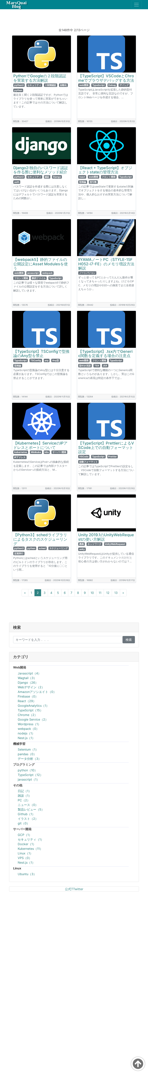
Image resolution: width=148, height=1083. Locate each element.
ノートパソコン (87, 272)
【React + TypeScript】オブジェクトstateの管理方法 (105, 170)
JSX (105, 365)
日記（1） (24, 791)
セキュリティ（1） (31, 839)
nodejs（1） (26, 733)
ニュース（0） (28, 805)
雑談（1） (24, 795)
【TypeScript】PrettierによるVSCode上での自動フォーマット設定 (106, 447)
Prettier (112, 456)
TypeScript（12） (30, 775)
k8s (47, 452)
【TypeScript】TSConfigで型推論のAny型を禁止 (41, 353)
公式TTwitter (74, 889)
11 (100, 593)
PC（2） (24, 800)
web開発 (84, 85)
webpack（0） (28, 729)
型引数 (93, 182)
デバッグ (124, 85)
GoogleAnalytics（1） (33, 706)
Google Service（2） (33, 719)
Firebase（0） (28, 696)
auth (16, 182)
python (18, 90)
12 (107, 593)
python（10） (27, 770)
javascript (33, 272)
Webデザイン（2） (31, 687)
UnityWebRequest (115, 544)
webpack (47, 272)
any (47, 360)
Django (57, 176)
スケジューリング (58, 548)
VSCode (83, 456)
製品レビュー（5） (31, 809)
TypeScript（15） (30, 710)
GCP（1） (25, 835)
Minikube (36, 452)
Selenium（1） (28, 749)
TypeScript (98, 85)
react (82, 176)
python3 (19, 85)
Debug (112, 85)
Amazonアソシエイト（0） (37, 692)
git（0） (24, 823)
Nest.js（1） (26, 738)
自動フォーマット (88, 461)
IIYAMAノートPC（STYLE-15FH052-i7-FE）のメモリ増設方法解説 (106, 264)
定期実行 (19, 553)
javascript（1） (29, 779)
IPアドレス (20, 457)
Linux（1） (25, 853)
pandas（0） (27, 754)
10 (92, 593)
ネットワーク (94, 544)
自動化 (63, 85)
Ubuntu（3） (27, 874)
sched (42, 548)
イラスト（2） (28, 819)
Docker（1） (27, 844)
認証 (47, 176)
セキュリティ (34, 85)
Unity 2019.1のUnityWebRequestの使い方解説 (106, 537)
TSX (96, 365)
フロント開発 (109, 176)
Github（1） (26, 814)
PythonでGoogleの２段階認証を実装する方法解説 (39, 78)
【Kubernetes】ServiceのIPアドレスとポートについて (40, 445)
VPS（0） (25, 858)
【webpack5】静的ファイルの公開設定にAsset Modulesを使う (40, 264)
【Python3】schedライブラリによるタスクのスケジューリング (40, 539)
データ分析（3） (29, 759)
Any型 (55, 360)
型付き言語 (85, 365)
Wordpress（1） (29, 724)
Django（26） (28, 682)
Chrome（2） (27, 715)
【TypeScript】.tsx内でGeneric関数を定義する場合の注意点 (105, 353)
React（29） (27, 701)
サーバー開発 (59, 452)
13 (116, 593)
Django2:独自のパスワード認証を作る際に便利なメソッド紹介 (40, 170)
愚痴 (81, 544)
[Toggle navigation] (136, 4)
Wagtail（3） (27, 678)
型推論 (82, 182)
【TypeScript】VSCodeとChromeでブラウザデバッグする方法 (106, 78)
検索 (129, 640)
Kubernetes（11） (30, 849)
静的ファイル (39, 278)
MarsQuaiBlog (16, 4)
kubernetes (20, 452)
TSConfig (35, 360)
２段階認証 (50, 85)
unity (82, 549)
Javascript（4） (29, 673)
